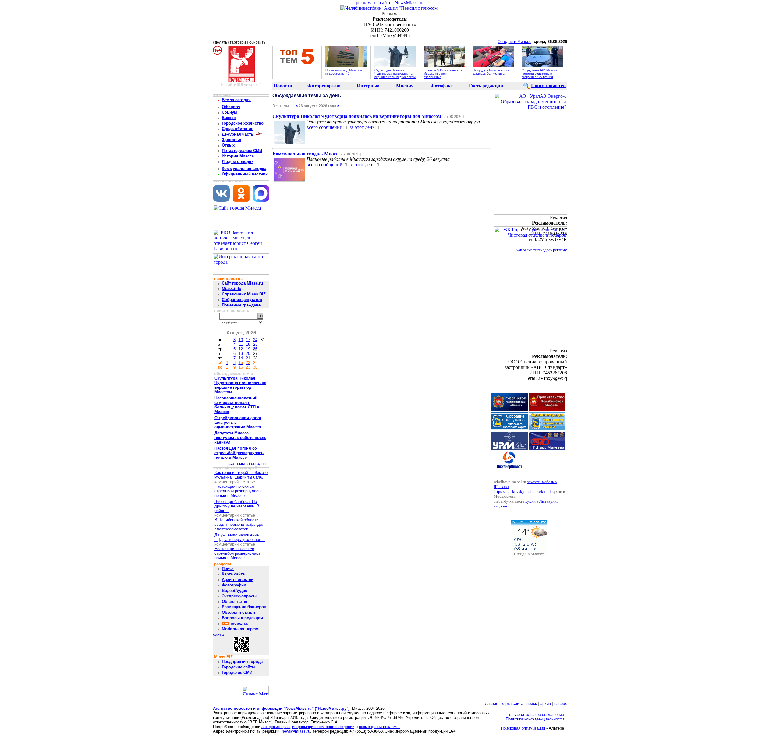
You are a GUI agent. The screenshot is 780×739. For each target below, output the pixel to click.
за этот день (362, 127)
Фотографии (234, 585)
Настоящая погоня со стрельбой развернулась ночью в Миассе (237, 491)
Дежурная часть (237, 134)
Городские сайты (238, 667)
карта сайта (512, 703)
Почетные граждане (241, 305)
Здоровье (231, 139)
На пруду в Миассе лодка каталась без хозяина (491, 72)
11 (241, 344)
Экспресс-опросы (239, 596)
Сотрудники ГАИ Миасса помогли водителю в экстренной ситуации (539, 74)
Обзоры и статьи (238, 612)
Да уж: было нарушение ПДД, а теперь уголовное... (239, 537)
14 (241, 358)
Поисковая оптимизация (523, 728)
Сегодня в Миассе (514, 41)
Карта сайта (233, 574)
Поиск (228, 568)
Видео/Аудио (234, 590)
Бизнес (229, 117)
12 (241, 349)
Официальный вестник (245, 174)
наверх (560, 703)
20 (248, 353)
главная (491, 703)
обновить (257, 42)
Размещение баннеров (244, 607)
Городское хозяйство (243, 123)
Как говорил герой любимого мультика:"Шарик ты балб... (241, 474)
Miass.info (231, 288)
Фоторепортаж (323, 85)
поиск (531, 703)
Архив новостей (238, 579)
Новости (283, 85)
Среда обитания (238, 128)
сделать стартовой (229, 42)
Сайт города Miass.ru (242, 283)
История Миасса (238, 156)
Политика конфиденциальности (535, 719)
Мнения (405, 85)
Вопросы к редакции (242, 618)
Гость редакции (486, 85)
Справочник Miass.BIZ (244, 294)
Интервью (368, 85)
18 (248, 344)
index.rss (238, 623)
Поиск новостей (548, 85)
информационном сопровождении (323, 726)
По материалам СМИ (242, 150)
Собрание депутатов (242, 299)
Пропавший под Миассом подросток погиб (343, 72)
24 (255, 340)
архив (545, 703)
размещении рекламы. (379, 726)
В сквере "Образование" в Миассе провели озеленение (443, 74)
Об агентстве (234, 601)
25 (255, 344)
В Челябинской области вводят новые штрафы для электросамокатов (239, 524)
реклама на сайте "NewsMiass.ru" (390, 2)
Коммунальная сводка (244, 168)
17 (248, 340)
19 (248, 349)
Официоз (231, 106)
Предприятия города (242, 661)
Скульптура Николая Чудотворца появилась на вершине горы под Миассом (395, 74)
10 (241, 340)
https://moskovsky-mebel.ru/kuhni (522, 491)
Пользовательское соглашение (535, 714)
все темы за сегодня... (248, 463)
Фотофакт (442, 85)
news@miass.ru (296, 731)
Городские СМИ (237, 672)
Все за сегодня (236, 99)
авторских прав (275, 726)
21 (248, 358)
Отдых (228, 145)
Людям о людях (238, 161)
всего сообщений (324, 127)
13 (241, 353)
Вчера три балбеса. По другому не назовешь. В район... (236, 506)
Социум (229, 112)
